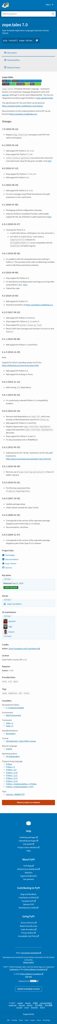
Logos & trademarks (28, 875)
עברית (27, 1007)
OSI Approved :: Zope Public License (21, 741)
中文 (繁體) (48, 1005)
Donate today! (28, 962)
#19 (49, 161)
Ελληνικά (22, 1005)
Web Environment (13, 715)
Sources (8, 567)
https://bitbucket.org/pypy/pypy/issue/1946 (20, 365)
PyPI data (7, 579)
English (9, 748)
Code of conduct (27, 929)
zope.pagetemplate (44, 98)
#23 (49, 216)
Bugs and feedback (28, 894)
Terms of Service (27, 922)
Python (9, 764)
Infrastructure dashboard (27, 869)
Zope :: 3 (9, 723)
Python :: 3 (10, 766)
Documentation (11, 559)
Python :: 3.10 (11, 772)
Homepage (10, 555)
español (20, 1003)
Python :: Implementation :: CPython (21, 783)
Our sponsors (28, 879)
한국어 (42, 1007)
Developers (10, 733)
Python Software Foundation (34, 969)
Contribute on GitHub (27, 897)
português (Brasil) (46, 1003)
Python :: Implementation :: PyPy (20, 786)
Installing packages (27, 837)
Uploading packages (27, 840)
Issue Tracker (10, 563)
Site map (28, 976)
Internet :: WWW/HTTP (15, 794)
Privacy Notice (27, 932)
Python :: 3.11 (11, 775)
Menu (48, 4)
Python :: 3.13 (11, 781)
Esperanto (34, 1007)
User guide (27, 844)
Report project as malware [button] (28, 802)
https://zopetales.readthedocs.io (39, 304)
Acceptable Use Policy (27, 936)
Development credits (27, 907)
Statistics (28, 872)
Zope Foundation (14, 603)
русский (19, 1007)
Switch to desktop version (28, 988)
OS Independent (12, 756)
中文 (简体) (39, 1005)
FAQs (29, 850)
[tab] (28, 52)
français (28, 1003)
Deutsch (30, 1005)
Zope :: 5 (9, 725)
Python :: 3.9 (11, 769)
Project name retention (27, 847)
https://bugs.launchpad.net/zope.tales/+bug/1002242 (28, 458)
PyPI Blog (27, 865)
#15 (25, 284)
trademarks (14, 969)
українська (12, 1005)
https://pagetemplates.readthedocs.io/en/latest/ (22, 105)
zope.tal (5, 94)
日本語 (35, 1003)
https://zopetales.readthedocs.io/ (23, 114)
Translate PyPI (27, 901)
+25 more (7, 636)
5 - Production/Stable (15, 707)
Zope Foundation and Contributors (23, 648)
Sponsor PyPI (28, 904)
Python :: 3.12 (11, 778)
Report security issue (28, 926)
